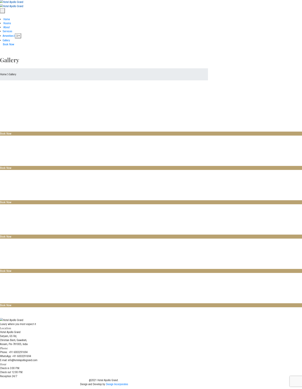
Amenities (8, 35)
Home (6, 19)
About (6, 27)
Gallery (6, 40)
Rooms (7, 23)
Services (7, 31)
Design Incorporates (117, 384)
